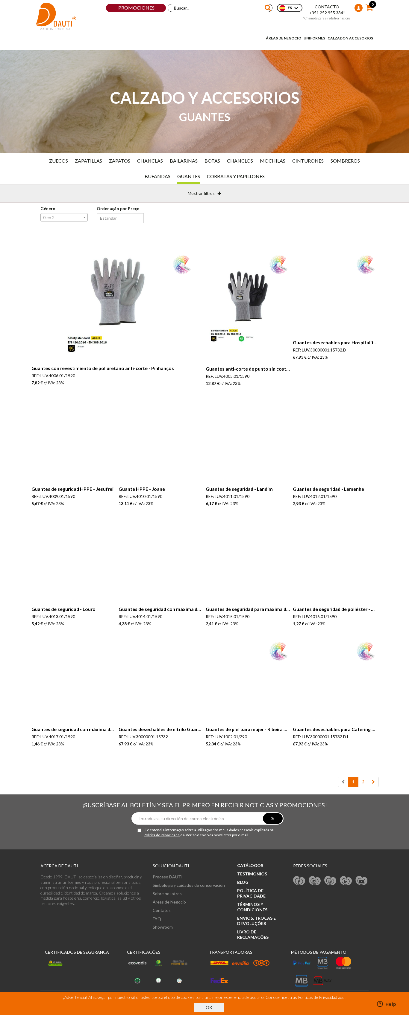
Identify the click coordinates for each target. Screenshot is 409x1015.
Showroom (163, 927)
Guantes (188, 176)
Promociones (136, 7)
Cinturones (308, 160)
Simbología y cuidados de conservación (189, 885)
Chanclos (240, 160)
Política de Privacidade (162, 835)
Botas (212, 160)
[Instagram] (315, 880)
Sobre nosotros (167, 893)
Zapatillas (88, 160)
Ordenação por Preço (118, 208)
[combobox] (64, 217)
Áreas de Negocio (283, 38)
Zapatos (119, 160)
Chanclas (150, 160)
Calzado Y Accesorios (350, 38)
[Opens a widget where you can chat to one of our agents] (386, 1004)
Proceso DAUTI (168, 876)
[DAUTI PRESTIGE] (56, 17)
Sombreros (345, 160)
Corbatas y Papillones (236, 176)
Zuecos (58, 160)
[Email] (330, 880)
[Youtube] (361, 880)
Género (47, 208)
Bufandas (157, 176)
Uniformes (314, 38)
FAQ (157, 918)
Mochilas (272, 160)
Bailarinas (184, 160)
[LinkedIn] (346, 880)
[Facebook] (299, 880)
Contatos (162, 910)
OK (209, 1007)
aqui (342, 997)
